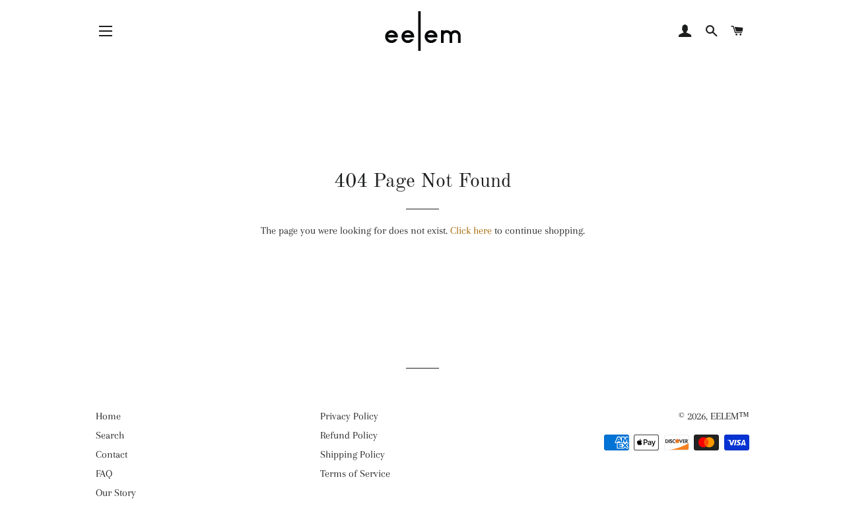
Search (110, 435)
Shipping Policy (352, 454)
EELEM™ (729, 416)
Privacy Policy (349, 416)
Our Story (116, 493)
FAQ (104, 473)
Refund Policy (349, 435)
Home (108, 416)
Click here (471, 230)
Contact (111, 454)
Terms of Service (355, 473)
